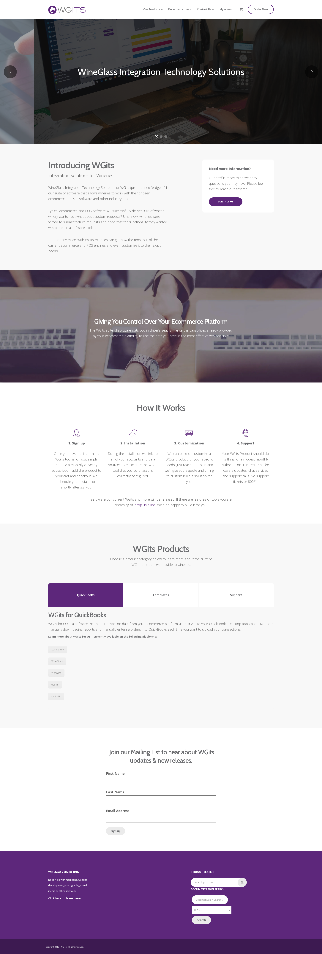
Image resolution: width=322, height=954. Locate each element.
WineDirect (57, 661)
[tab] (85, 595)
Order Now (261, 9)
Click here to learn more (64, 898)
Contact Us (204, 9)
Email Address (117, 810)
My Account (227, 9)
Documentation (178, 9)
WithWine (56, 672)
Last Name (115, 792)
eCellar (55, 684)
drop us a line (145, 505)
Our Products (151, 9)
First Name (115, 773)
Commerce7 (57, 649)
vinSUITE (56, 696)
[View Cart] (241, 9)
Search (242, 882)
